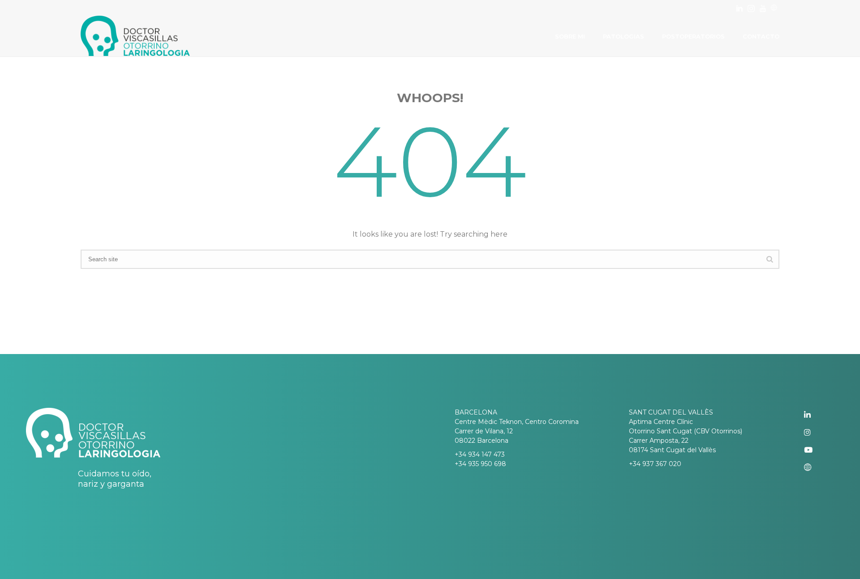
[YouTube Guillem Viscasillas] (815, 450)
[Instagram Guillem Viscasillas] (815, 432)
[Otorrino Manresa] (774, 8)
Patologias (623, 36)
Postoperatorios (693, 36)
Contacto (761, 36)
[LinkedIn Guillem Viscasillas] (815, 415)
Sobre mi (570, 36)
